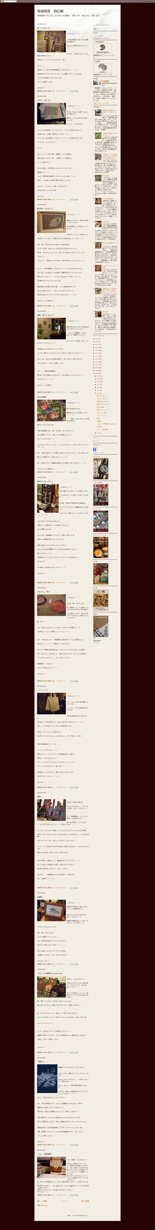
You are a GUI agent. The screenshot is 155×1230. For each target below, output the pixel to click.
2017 (97, 344)
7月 (98, 390)
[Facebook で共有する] (76, 91)
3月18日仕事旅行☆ (108, 199)
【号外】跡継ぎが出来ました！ (109, 134)
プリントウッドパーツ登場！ (109, 266)
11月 (98, 379)
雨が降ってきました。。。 (48, 208)
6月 (98, 393)
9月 (98, 385)
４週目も (40, 1061)
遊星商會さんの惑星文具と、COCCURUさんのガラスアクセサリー (109, 290)
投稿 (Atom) (44, 1205)
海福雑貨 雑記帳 (50, 11)
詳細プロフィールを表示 (101, 103)
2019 (97, 339)
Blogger (86, 1215)
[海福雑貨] (94, 451)
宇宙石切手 (106, 176)
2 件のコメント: (62, 306)
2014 (97, 353)
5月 (98, 433)
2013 (97, 356)
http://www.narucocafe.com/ (45, 1023)
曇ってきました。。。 (46, 28)
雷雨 (39, 796)
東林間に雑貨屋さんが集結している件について (109, 112)
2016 (97, 347)
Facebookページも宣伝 (98, 452)
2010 (97, 365)
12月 (98, 376)
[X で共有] (74, 91)
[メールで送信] (70, 91)
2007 (97, 373)
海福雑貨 (106, 81)
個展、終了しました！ (46, 315)
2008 (97, 370)
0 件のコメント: (62, 91)
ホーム (64, 1201)
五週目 (40, 897)
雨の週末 (105, 312)
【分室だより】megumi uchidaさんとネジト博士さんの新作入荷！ (109, 156)
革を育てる (106, 222)
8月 (98, 387)
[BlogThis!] (72, 91)
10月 (98, 382)
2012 (97, 359)
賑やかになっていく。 (46, 481)
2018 (97, 342)
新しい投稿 (42, 1201)
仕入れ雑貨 (41, 397)
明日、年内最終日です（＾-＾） (109, 243)
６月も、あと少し (44, 100)
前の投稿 (85, 1201)
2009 (97, 368)
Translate (106, 38)
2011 (97, 362)
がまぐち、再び (43, 591)
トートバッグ (42, 690)
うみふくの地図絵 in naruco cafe (49, 973)
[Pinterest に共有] (77, 91)
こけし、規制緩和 (44, 1154)
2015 (97, 350)
